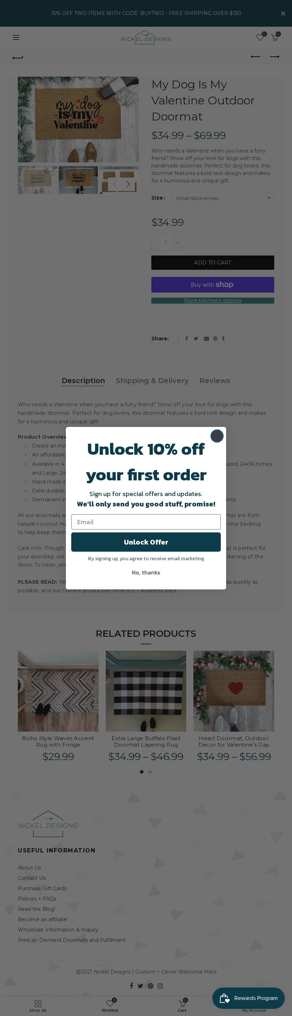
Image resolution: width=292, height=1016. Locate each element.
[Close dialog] (217, 436)
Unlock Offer (146, 542)
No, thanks (146, 572)
